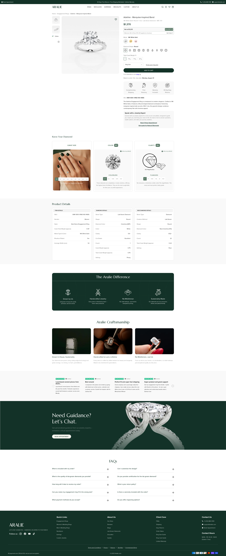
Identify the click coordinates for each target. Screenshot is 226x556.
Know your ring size (152, 65)
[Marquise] (157, 50)
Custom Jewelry (61, 538)
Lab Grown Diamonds (113, 531)
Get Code (169, 33)
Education (110, 534)
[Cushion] (139, 50)
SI (159, 179)
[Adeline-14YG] (130, 41)
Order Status (160, 531)
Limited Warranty (161, 541)
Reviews (109, 524)
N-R (117, 179)
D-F (105, 179)
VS (156, 179)
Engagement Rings (63, 14)
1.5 (60, 179)
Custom (126, 7)
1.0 (56, 179)
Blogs (109, 528)
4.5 (83, 179)
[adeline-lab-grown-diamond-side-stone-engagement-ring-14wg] (116, 19)
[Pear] (152, 50)
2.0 (64, 179)
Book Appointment (8, 2)
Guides (109, 538)
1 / (129, 59)
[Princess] (134, 50)
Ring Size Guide (161, 534)
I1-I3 (163, 179)
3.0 (71, 179)
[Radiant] (148, 50)
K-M (113, 179)
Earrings (59, 534)
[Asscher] (166, 50)
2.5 (68, 179)
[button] (89, 7)
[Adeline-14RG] (135, 41)
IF (148, 179)
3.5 (75, 179)
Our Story (110, 521)
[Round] (125, 50)
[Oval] (130, 50)
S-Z (121, 179)
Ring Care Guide (161, 538)
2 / (140, 59)
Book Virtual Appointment (148, 123)
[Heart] (161, 50)
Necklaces (60, 531)
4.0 (79, 179)
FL (145, 179)
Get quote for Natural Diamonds (149, 126)
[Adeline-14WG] (125, 41)
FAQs (157, 521)
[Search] (162, 7)
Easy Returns (160, 528)
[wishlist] (169, 7)
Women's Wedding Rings (64, 524)
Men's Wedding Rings (63, 528)
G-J (109, 179)
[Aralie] (69, 7)
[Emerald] (143, 50)
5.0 (87, 179)
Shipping (158, 524)
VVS (152, 179)
